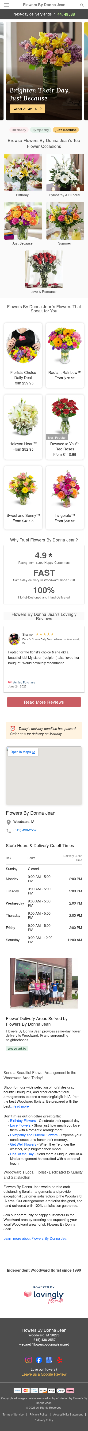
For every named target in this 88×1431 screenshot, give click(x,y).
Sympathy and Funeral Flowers (34, 1134)
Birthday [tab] (19, 130)
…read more (19, 1106)
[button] (78, 1420)
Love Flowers (20, 1125)
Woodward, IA (17, 1048)
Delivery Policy (44, 1420)
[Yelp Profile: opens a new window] (59, 1360)
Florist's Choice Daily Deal (37, 639)
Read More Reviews (44, 702)
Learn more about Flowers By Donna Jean (36, 1238)
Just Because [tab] (66, 130)
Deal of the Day (22, 1153)
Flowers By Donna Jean (44, 5)
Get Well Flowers (23, 1144)
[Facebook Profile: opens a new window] (39, 1360)
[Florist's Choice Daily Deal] (14, 639)
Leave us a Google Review (44, 1374)
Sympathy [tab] (40, 130)
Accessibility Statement (68, 1414)
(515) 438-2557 (25, 830)
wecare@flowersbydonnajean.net (44, 1344)
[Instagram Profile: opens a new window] (28, 1360)
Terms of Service (13, 1414)
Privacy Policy (38, 1414)
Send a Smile (24, 109)
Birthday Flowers (23, 1120)
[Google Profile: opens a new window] (49, 1360)
